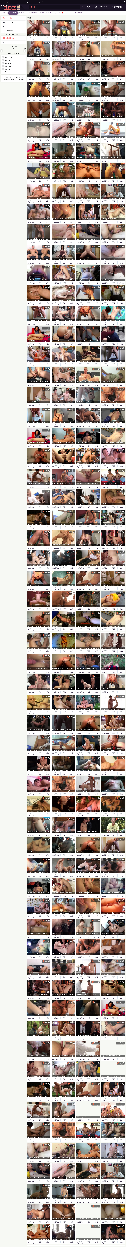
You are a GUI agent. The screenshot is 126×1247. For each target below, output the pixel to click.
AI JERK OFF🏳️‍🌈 (58, 13)
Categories (13, 13)
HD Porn (68, 13)
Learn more (59, 2)
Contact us (19, 77)
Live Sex (49, 13)
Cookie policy (19, 79)
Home (5, 13)
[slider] (1, 51)
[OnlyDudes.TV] (13, 7)
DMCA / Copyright (9, 77)
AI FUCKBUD (78, 13)
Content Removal (8, 79)
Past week (7, 63)
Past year (7, 69)
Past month (8, 66)
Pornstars (32, 13)
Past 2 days (8, 60)
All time (6, 72)
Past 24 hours (8, 57)
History (41, 13)
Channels (22, 13)
